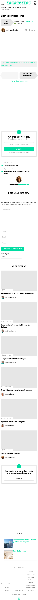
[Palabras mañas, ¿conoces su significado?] (19, 281)
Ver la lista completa (19, 81)
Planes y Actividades (7, 584)
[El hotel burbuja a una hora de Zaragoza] (19, 377)
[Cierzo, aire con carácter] (19, 440)
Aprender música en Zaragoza (13, 422)
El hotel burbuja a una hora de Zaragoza (16, 390)
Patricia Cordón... (19, 551)
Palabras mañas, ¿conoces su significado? (17, 293)
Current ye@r (5, 254)
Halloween (31, 577)
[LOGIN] (35, 3)
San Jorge (31, 590)
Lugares (7, 590)
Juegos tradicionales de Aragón (13, 358)
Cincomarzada (30, 585)
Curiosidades (16, 594)
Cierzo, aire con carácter (10, 453)
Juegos (24, 594)
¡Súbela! (19, 478)
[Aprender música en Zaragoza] (19, 409)
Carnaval (30, 582)
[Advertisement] (19, 46)
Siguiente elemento (27, 75)
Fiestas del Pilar (30, 575)
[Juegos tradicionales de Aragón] (19, 346)
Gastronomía (19, 590)
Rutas (7, 587)
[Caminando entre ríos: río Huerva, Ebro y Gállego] (19, 312)
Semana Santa (30, 587)
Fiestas (31, 571)
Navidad (30, 580)
